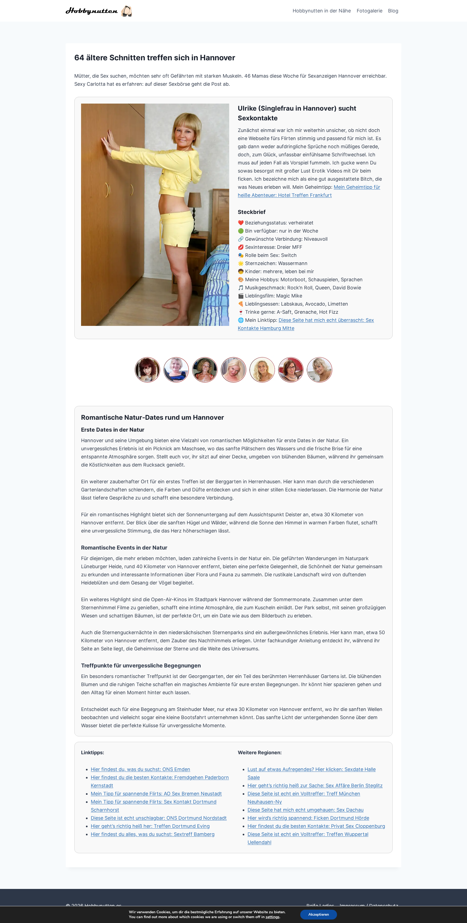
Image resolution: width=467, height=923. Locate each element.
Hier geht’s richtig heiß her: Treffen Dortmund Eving (150, 826)
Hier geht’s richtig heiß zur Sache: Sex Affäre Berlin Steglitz (315, 785)
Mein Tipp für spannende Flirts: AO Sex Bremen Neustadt (156, 793)
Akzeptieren (318, 914)
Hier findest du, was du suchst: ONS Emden (140, 769)
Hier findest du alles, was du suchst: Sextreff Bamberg (153, 834)
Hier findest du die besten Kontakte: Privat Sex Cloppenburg (316, 826)
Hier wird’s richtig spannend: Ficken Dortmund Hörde (308, 818)
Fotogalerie (369, 11)
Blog (393, 11)
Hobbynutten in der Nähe (322, 11)
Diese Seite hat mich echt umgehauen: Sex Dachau (305, 810)
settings (272, 917)
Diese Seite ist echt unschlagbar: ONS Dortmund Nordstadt (159, 818)
